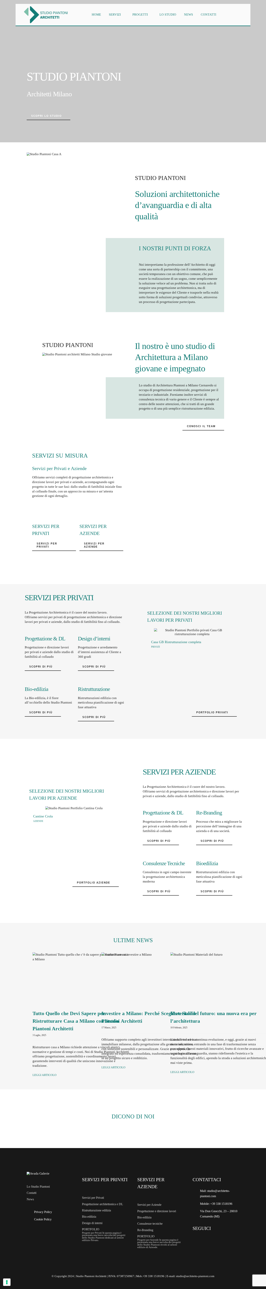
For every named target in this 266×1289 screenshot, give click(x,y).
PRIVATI (155, 646)
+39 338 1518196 (221, 1203)
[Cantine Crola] (74, 808)
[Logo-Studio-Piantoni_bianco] (38, 1173)
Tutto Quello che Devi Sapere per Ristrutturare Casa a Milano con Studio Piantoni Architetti (76, 1021)
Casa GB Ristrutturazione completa (176, 642)
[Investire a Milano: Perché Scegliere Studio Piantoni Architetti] (150, 978)
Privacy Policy (43, 1212)
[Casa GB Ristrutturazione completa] (192, 632)
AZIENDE (38, 821)
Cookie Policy (43, 1219)
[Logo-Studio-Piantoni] (45, 5)
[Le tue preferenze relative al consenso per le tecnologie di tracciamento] (7, 1282)
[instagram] (207, 1239)
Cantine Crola (43, 816)
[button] (150, 660)
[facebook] (197, 1239)
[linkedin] (217, 1239)
